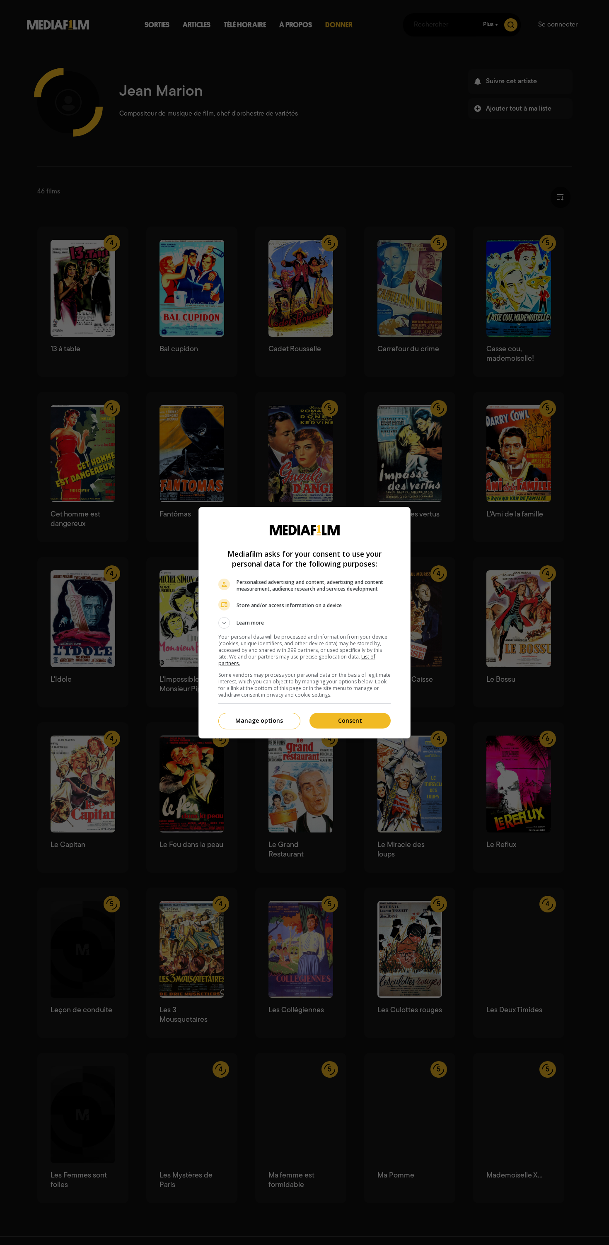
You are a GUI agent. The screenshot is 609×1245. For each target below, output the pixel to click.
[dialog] (304, 622)
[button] (304, 623)
